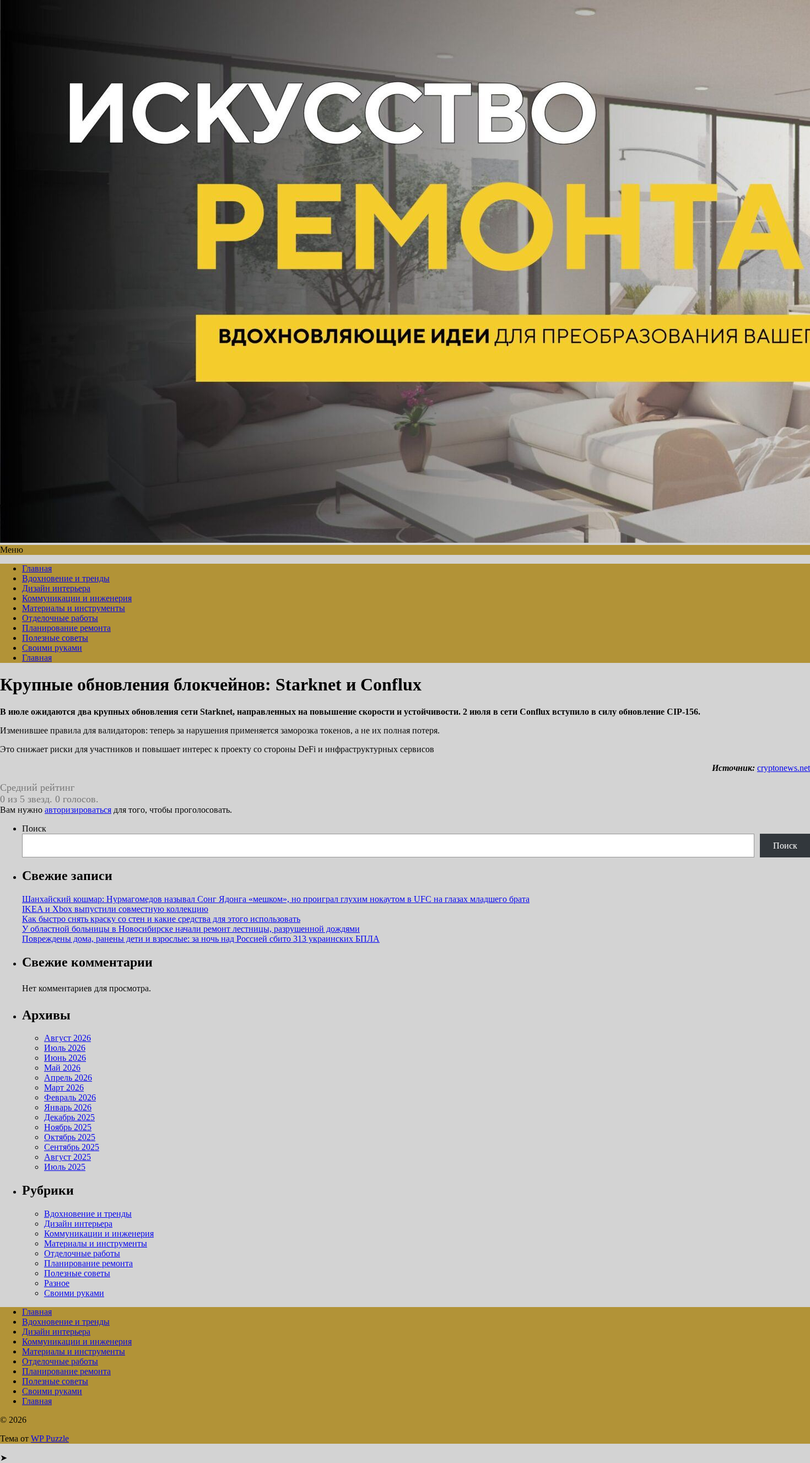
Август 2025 (67, 1157)
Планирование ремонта (66, 628)
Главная (37, 568)
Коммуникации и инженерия (77, 598)
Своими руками (52, 647)
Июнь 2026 (65, 1057)
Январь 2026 (67, 1107)
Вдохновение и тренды (66, 578)
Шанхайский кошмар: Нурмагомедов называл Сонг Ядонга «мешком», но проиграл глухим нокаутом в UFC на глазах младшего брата (276, 899)
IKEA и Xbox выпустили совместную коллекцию (115, 909)
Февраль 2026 (70, 1097)
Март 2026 (64, 1087)
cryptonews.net (783, 768)
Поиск (34, 828)
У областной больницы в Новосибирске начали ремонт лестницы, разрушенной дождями (191, 928)
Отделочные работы (60, 618)
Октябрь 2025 (69, 1137)
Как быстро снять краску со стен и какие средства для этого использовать (161, 919)
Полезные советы (55, 638)
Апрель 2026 (68, 1077)
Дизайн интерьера (56, 588)
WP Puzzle (50, 1438)
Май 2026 (62, 1067)
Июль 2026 (64, 1047)
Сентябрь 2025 (71, 1147)
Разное (56, 1283)
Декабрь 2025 (69, 1117)
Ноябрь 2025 (67, 1127)
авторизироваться (78, 809)
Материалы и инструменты (73, 608)
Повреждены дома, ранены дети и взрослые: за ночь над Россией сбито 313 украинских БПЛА (201, 938)
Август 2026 (67, 1038)
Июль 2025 (64, 1167)
